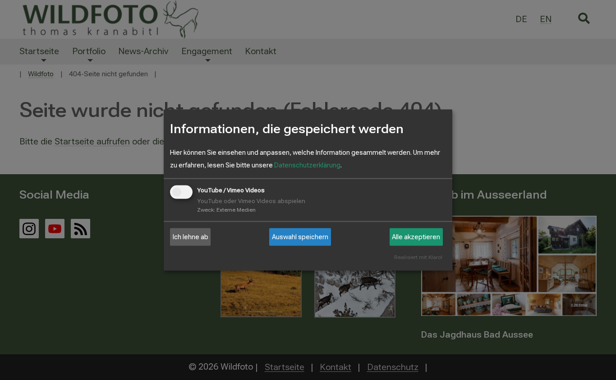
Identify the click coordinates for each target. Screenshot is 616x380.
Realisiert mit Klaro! (418, 257)
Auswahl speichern (300, 237)
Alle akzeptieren (416, 237)
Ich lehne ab (190, 237)
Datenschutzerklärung (307, 165)
